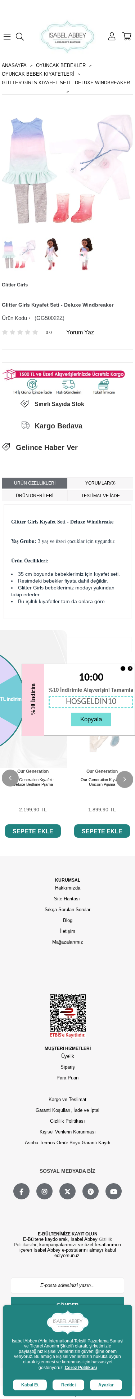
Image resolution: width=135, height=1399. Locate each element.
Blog (67, 920)
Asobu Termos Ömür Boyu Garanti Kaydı (68, 1142)
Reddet (68, 1384)
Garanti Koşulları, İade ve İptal (67, 1110)
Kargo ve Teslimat (67, 1099)
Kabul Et (30, 1384)
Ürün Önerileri (34, 495)
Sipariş (67, 1067)
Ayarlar (106, 1384)
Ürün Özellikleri (34, 483)
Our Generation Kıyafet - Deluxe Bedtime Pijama (32, 782)
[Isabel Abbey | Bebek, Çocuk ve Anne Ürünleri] (67, 36)
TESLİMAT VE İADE (100, 495)
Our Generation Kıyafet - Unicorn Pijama (102, 782)
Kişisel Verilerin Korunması (68, 1132)
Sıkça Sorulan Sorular (67, 909)
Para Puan (67, 1078)
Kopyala (91, 719)
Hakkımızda (67, 888)
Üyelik (67, 1056)
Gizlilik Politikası (67, 1121)
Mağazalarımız (67, 942)
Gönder (67, 1305)
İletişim (67, 931)
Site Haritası (67, 898)
